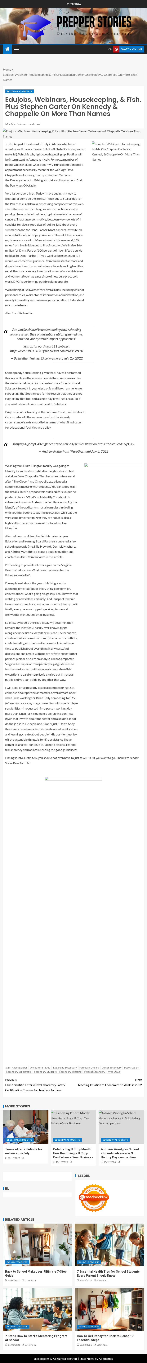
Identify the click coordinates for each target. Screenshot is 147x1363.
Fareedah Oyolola (89, 1067)
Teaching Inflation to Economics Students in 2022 (110, 1082)
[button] (16, 49)
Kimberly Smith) (21, 551)
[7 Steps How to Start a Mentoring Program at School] (37, 1309)
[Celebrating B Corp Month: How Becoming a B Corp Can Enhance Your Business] (73, 1127)
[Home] (7, 49)
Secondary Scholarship (19, 1071)
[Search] (109, 49)
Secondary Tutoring (70, 1071)
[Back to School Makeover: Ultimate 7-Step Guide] (37, 1245)
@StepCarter (35, 444)
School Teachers (17, 1262)
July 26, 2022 (73, 358)
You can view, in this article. (45, 557)
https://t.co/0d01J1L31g (27, 351)
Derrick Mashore (64, 546)
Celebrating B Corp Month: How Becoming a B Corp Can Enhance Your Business (73, 1153)
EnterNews (86, 1358)
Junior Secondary (112, 1067)
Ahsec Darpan (20, 1067)
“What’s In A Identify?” (40, 497)
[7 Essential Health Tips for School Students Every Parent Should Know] (109, 1245)
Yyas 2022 (114, 1071)
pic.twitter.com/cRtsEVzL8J (64, 351)
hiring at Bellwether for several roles (37, 289)
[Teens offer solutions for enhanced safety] (25, 1127)
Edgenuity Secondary (65, 1067)
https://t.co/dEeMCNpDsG (115, 444)
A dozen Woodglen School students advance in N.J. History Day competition (120, 1153)
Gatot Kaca (30, 1280)
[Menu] (16, 49)
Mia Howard (42, 546)
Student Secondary (94, 1071)
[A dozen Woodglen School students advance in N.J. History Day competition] (121, 1127)
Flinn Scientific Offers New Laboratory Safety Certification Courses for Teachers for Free (35, 1085)
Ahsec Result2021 (40, 1067)
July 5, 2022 (99, 451)
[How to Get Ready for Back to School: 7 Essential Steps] (109, 1309)
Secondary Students (19, 91)
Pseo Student (131, 1067)
